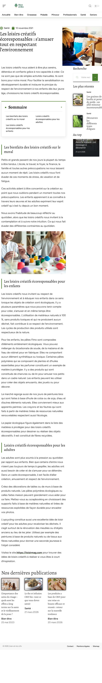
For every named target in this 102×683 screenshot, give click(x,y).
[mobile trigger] (5, 6)
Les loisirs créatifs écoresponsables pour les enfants (18, 128)
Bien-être (6, 618)
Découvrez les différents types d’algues (92, 123)
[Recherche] (90, 6)
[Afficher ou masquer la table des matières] (44, 107)
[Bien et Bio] (19, 6)
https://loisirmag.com (29, 552)
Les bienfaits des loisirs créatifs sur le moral (17, 117)
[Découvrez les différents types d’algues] (78, 121)
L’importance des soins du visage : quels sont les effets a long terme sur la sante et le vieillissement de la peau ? (10, 604)
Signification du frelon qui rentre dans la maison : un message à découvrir (86, 142)
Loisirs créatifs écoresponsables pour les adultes (48, 119)
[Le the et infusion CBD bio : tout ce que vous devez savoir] (33, 584)
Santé (28, 608)
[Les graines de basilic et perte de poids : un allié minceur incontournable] (78, 100)
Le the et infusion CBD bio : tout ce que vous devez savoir (33, 598)
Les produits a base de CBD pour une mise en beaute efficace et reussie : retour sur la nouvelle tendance (56, 604)
